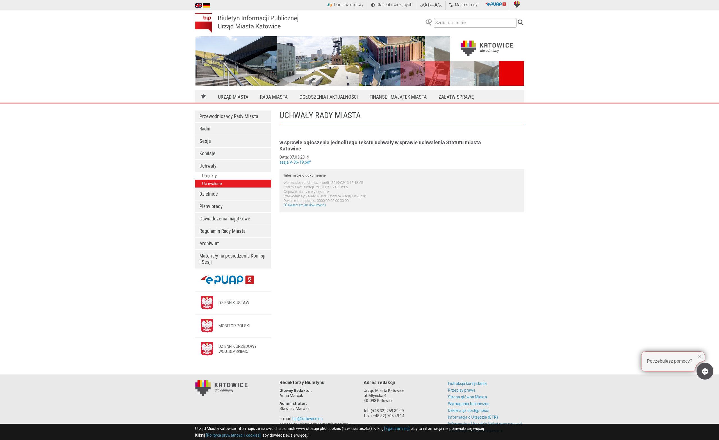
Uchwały (208, 166)
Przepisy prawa (461, 390)
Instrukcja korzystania (467, 383)
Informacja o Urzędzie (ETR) (473, 417)
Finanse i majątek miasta (398, 97)
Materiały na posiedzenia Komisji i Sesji (232, 259)
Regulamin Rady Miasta (222, 231)
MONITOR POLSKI (234, 326)
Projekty (209, 175)
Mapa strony (466, 4)
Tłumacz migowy (348, 4)
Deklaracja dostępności (468, 410)
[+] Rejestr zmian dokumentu (305, 205)
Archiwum (209, 243)
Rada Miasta (274, 97)
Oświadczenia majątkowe (224, 219)
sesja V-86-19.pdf (295, 162)
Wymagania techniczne (469, 403)
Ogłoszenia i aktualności (328, 97)
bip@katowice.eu (307, 418)
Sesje (205, 141)
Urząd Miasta (233, 97)
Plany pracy (211, 206)
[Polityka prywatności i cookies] (233, 435)
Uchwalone (212, 183)
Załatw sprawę (456, 97)
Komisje (207, 153)
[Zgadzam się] (396, 428)
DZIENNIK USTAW (234, 303)
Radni (204, 129)
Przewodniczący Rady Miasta (228, 116)
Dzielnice (208, 194)
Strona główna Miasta (467, 397)
